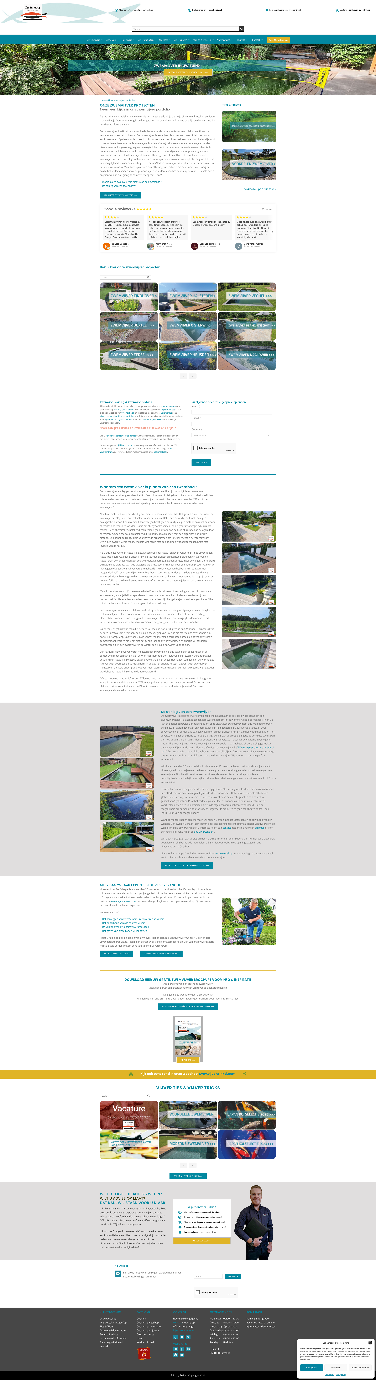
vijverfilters (118, 416)
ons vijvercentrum (204, 832)
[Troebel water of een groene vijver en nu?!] (249, 126)
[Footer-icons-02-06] (188, 1336)
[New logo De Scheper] (33, 5)
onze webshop (224, 853)
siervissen (158, 419)
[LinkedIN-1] (188, 1348)
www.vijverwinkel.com (124, 409)
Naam (196, 406)
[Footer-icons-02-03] (175, 1336)
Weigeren (335, 1367)
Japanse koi (147, 419)
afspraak (260, 828)
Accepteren (311, 1367)
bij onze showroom (183, 1330)
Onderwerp (198, 429)
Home (103, 100)
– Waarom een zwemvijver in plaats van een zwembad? (131, 182)
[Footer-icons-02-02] (175, 1348)
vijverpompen (106, 416)
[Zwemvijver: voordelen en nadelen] (249, 164)
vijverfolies (129, 416)
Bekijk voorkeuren (360, 1367)
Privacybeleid (341, 1374)
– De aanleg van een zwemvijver (118, 186)
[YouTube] (182, 1354)
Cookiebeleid (329, 1374)
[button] (370, 1342)
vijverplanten (111, 419)
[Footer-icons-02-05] (182, 1336)
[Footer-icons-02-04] (182, 1348)
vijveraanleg (166, 412)
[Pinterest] (175, 1354)
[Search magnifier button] (241, 28)
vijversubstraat (125, 419)
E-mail (196, 418)
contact (227, 828)
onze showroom (168, 406)
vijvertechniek (127, 412)
